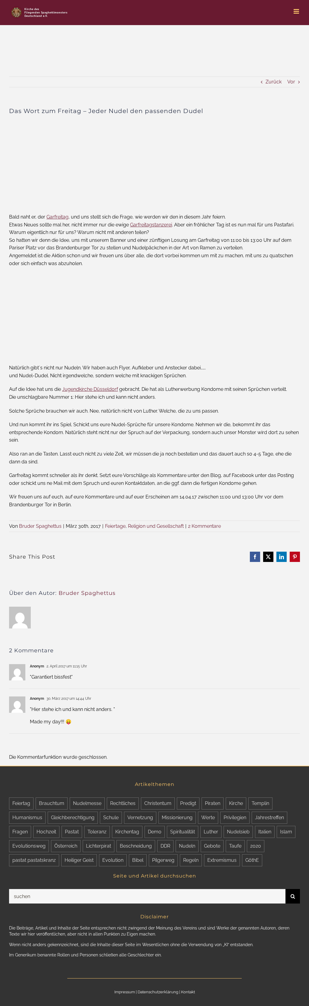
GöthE (252, 860)
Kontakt (188, 992)
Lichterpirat (98, 846)
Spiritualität (182, 832)
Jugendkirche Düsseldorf (90, 389)
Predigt (188, 803)
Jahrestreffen (269, 817)
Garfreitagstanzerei (151, 225)
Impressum (124, 992)
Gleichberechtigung (72, 817)
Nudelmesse (87, 803)
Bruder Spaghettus (40, 526)
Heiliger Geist (79, 860)
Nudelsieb (238, 832)
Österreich (65, 846)
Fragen (20, 832)
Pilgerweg (163, 860)
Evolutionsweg (29, 846)
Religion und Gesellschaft (156, 526)
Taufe (235, 846)
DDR (165, 846)
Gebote (212, 846)
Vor (291, 82)
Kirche (236, 803)
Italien (264, 832)
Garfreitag (57, 217)
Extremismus (222, 860)
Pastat (72, 832)
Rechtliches (122, 803)
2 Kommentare (204, 526)
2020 (255, 846)
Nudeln (187, 846)
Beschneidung (136, 846)
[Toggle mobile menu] (297, 11)
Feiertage (115, 526)
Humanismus (27, 817)
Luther (211, 832)
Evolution (112, 860)
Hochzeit (46, 832)
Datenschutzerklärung (158, 992)
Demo (154, 832)
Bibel (137, 860)
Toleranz (97, 832)
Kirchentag (127, 832)
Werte (208, 817)
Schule (111, 817)
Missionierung (177, 817)
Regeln (191, 860)
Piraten (212, 803)
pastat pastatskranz (34, 860)
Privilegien (235, 817)
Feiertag (21, 803)
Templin (260, 803)
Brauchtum (51, 803)
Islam (286, 832)
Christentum (157, 803)
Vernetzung (140, 817)
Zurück (274, 82)
